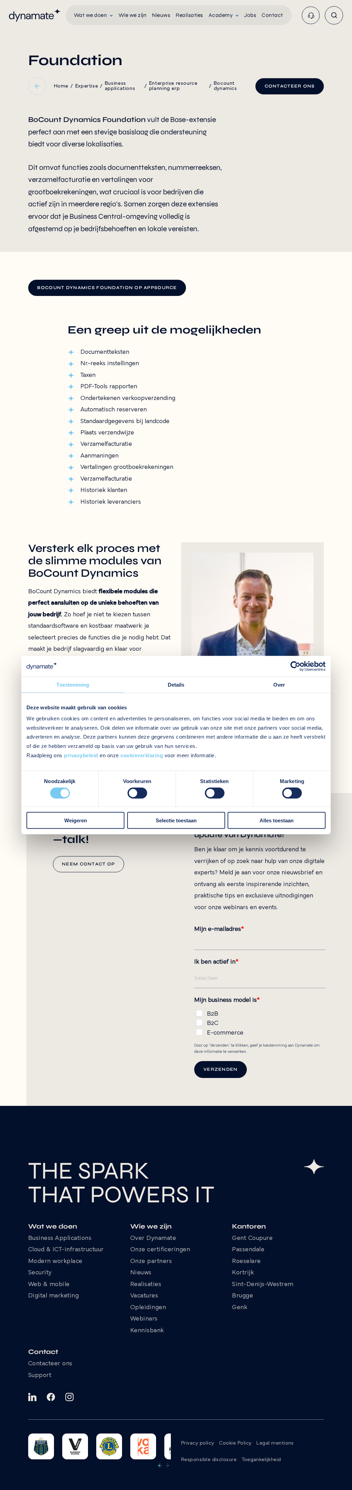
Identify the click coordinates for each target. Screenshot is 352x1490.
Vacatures (144, 1296)
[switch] (137, 793)
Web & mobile (49, 1285)
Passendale (248, 1250)
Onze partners (151, 1261)
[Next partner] (167, 1465)
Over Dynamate (153, 1238)
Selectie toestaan (176, 820)
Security (40, 1273)
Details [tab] (176, 684)
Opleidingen (148, 1308)
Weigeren (75, 820)
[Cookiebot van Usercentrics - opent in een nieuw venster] (295, 666)
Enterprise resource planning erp (173, 86)
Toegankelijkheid (261, 1459)
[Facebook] (51, 1397)
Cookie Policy (235, 1443)
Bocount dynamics (225, 86)
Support (40, 1376)
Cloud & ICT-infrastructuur (66, 1250)
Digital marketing (53, 1296)
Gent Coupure (252, 1238)
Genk (239, 1308)
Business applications (120, 86)
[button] (93, 15)
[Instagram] (69, 1397)
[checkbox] (260, 1022)
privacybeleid (81, 755)
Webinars (144, 1319)
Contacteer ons (50, 1364)
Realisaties (146, 1285)
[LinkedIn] (32, 1397)
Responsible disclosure (208, 1459)
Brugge (242, 1296)
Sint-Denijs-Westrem (263, 1285)
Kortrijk (243, 1273)
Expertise (86, 86)
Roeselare (246, 1261)
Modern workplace (55, 1261)
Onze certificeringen (160, 1250)
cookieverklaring (141, 755)
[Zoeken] (334, 15)
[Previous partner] (159, 1465)
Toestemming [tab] (72, 684)
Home (61, 86)
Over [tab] (279, 684)
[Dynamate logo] (34, 15)
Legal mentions (275, 1443)
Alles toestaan (277, 820)
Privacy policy (197, 1443)
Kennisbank (147, 1331)
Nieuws (141, 1273)
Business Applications (60, 1238)
